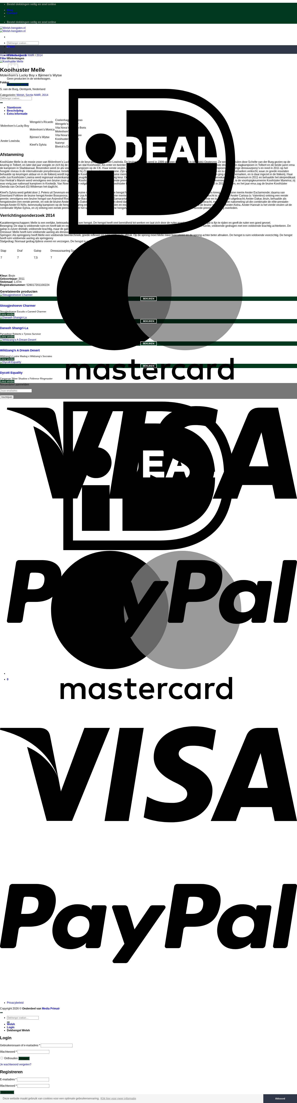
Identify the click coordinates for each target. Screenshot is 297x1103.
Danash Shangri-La (14, 328)
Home (3, 55)
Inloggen (24, 1058)
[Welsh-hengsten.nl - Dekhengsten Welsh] (13, 29)
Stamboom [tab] (14, 107)
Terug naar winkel (18, 84)
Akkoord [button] (280, 1098)
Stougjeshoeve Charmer (18, 305)
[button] (3, 58)
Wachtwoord (8, 1051)
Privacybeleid (15, 1002)
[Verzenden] (1, 102)
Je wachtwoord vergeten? (15, 1064)
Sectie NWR (26, 55)
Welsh (11, 46)
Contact (12, 13)
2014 (39, 55)
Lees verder (7, 314)
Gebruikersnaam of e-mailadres (20, 1045)
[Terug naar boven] (1, 1012)
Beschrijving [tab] (15, 110)
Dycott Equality (11, 372)
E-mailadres (8, 1079)
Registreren (7, 1092)
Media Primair (51, 1008)
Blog (10, 10)
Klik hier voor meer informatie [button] (118, 1098)
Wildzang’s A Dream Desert (20, 350)
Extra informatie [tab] (17, 113)
